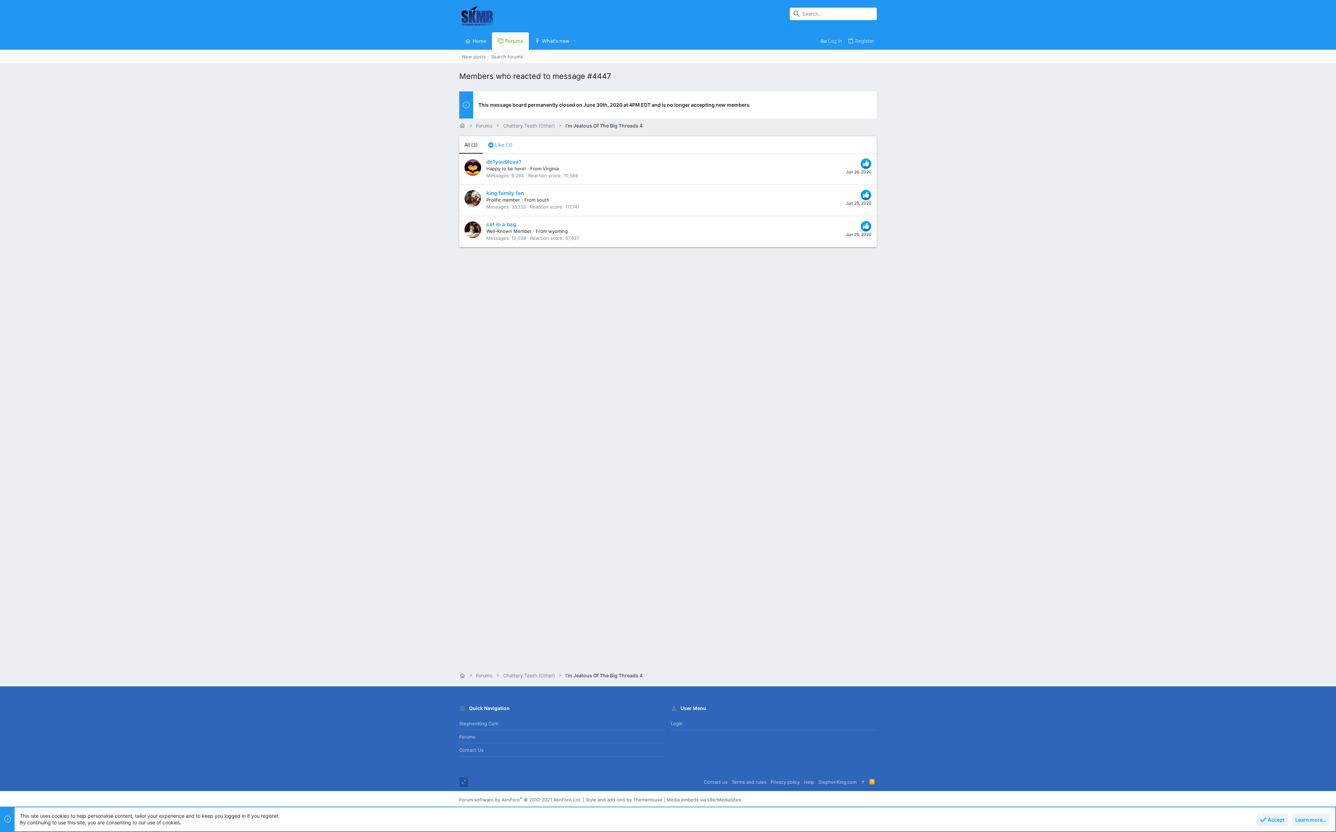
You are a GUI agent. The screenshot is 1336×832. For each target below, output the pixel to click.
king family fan (505, 193)
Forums (467, 737)
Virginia (551, 168)
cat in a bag (501, 224)
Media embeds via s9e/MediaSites (704, 799)
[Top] (863, 782)
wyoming (558, 231)
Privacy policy (785, 782)
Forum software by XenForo (520, 799)
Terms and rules (749, 782)
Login (677, 723)
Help (809, 782)
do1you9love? (504, 161)
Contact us (471, 750)
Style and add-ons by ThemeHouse (624, 799)
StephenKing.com (478, 723)
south (543, 200)
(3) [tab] (471, 145)
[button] (574, 41)
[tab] (500, 145)
